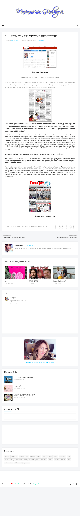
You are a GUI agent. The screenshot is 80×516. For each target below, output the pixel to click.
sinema (63, 460)
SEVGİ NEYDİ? (34, 281)
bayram (21, 456)
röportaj (56, 460)
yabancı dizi (8, 463)
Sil (16, 304)
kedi (69, 456)
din (23, 226)
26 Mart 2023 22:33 (24, 298)
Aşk (6, 281)
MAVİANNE (15, 41)
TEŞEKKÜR (18, 386)
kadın (55, 456)
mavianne (19, 460)
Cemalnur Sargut (15, 226)
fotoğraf (32, 456)
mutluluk (31, 460)
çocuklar (26, 463)
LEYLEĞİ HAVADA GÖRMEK (23, 377)
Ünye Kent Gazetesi (37, 226)
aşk (8, 226)
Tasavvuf (28, 226)
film (27, 456)
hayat (39, 456)
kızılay (12, 460)
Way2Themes (19, 484)
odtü (37, 460)
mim (25, 460)
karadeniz (62, 456)
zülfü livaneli (18, 463)
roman (50, 460)
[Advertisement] (40, 501)
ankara (7, 456)
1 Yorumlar (41, 41)
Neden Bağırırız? (59, 281)
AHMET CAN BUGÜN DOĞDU (24, 395)
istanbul (49, 456)
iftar (44, 456)
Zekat (47, 226)
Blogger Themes (38, 484)
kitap (6, 460)
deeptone (13, 298)
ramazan (43, 460)
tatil (69, 460)
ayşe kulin (14, 456)
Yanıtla (12, 304)
